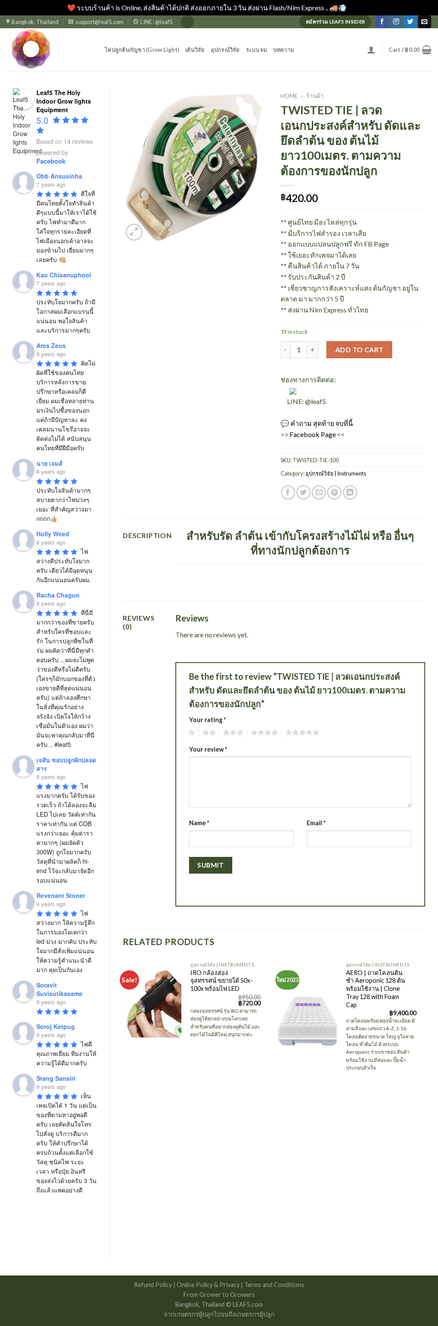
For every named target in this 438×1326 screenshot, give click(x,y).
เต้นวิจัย (195, 49)
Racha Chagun (58, 595)
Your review (208, 749)
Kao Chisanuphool (63, 275)
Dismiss (359, 7)
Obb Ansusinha (59, 176)
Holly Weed (52, 533)
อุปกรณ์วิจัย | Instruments (335, 473)
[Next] (424, 1101)
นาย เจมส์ (49, 463)
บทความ (283, 49)
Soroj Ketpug (55, 1026)
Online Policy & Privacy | (210, 1284)
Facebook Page (312, 434)
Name (199, 823)
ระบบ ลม (256, 49)
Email (316, 823)
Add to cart (359, 349)
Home (289, 95)
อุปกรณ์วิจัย (225, 49)
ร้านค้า (315, 95)
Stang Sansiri (55, 1078)
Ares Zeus (51, 345)
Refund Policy (153, 1284)
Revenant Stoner (60, 895)
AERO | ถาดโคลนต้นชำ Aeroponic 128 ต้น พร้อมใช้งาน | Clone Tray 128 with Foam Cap (375, 988)
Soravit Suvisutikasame (59, 989)
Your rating (207, 719)
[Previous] (123, 1101)
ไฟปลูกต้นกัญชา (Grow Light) (142, 49)
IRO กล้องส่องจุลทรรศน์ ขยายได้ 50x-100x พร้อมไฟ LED (221, 980)
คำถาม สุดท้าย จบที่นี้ (321, 423)
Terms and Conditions (274, 1284)
